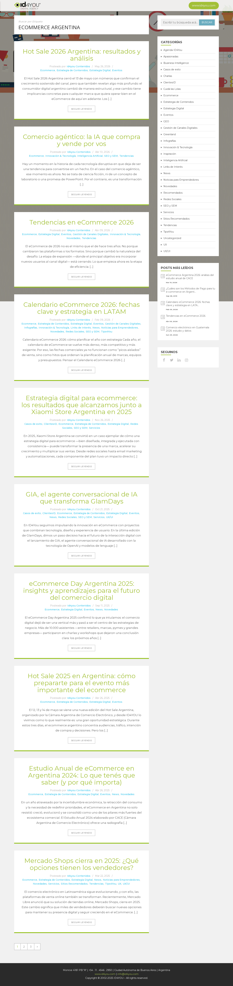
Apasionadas (170, 56)
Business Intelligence (176, 63)
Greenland (169, 134)
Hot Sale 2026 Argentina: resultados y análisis (82, 54)
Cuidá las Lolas (172, 88)
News (96, 327)
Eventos (117, 70)
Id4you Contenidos (78, 66)
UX (119, 883)
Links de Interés (81, 327)
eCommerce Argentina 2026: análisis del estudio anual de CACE (190, 277)
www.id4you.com (203, 5)
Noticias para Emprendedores (119, 327)
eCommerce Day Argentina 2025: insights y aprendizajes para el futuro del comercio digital (81, 590)
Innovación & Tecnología (60, 155)
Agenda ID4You (172, 50)
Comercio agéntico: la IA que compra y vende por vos (81, 140)
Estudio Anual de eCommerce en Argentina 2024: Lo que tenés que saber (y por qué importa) (81, 775)
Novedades (73, 238)
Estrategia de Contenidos (72, 70)
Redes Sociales (75, 331)
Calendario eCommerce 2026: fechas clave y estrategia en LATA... (188, 303)
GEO (166, 121)
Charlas (167, 76)
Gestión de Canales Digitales (90, 234)
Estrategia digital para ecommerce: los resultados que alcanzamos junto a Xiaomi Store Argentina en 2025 (81, 405)
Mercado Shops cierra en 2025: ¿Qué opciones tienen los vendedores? (81, 864)
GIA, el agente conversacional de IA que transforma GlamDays (81, 497)
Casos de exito (33, 423)
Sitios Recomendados (74, 883)
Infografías (30, 327)
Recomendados (173, 192)
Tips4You (106, 331)
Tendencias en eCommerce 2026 (81, 222)
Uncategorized (172, 238)
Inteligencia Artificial (90, 155)
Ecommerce (47, 70)
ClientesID (50, 423)
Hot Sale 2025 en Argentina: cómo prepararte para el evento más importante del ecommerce (81, 683)
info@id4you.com (128, 974)
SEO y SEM (111, 155)
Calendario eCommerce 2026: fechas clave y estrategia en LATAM (81, 308)
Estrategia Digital (100, 70)
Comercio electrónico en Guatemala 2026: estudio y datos (187, 329)
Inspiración (169, 153)
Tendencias (126, 155)
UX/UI (109, 517)
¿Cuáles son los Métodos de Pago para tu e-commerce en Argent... (190, 290)
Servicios (94, 427)
